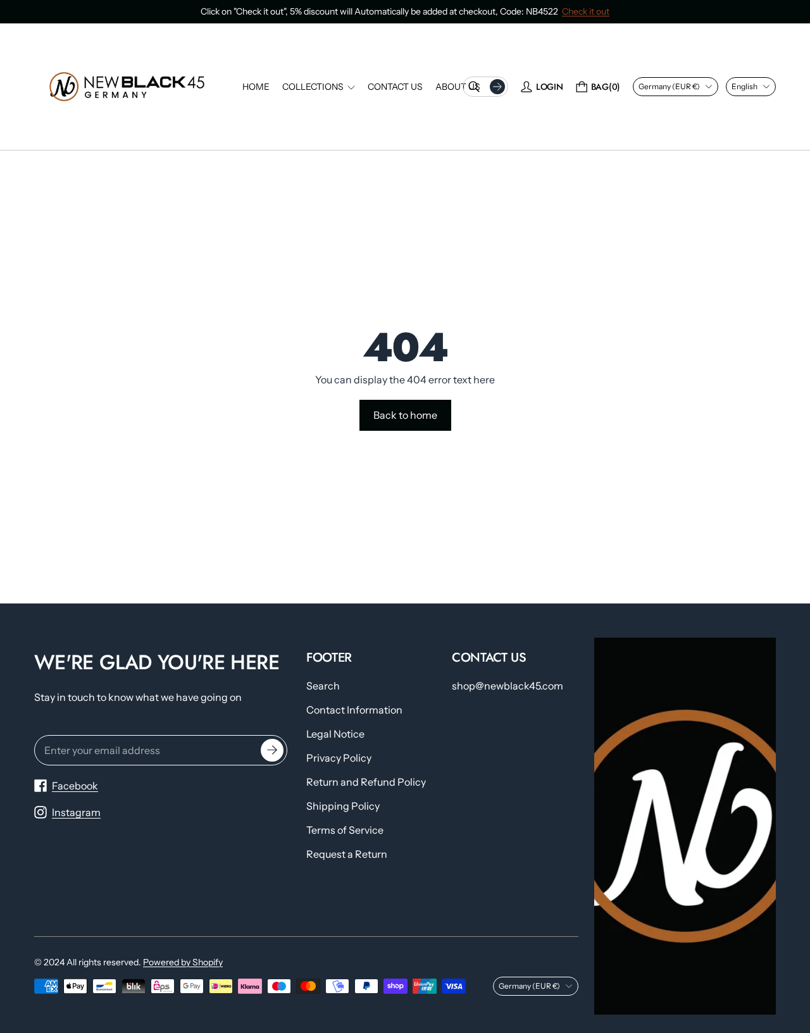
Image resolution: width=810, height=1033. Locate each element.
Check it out (585, 11)
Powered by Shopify (183, 962)
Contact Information (354, 709)
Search (323, 685)
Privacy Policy (338, 758)
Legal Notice (335, 733)
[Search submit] (497, 86)
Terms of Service (344, 830)
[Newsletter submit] (272, 750)
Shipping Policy (343, 806)
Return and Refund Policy (366, 782)
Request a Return (346, 854)
